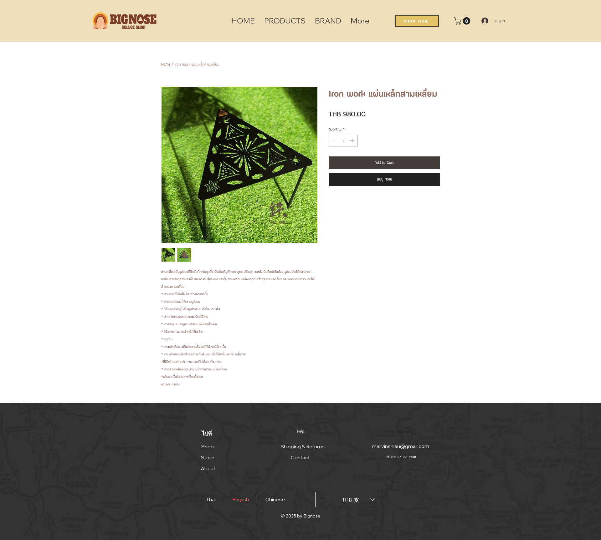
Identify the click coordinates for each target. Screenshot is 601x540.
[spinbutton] (343, 140)
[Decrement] (333, 140)
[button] (463, 21)
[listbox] (358, 500)
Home (165, 64)
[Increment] (353, 140)
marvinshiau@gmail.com (400, 446)
